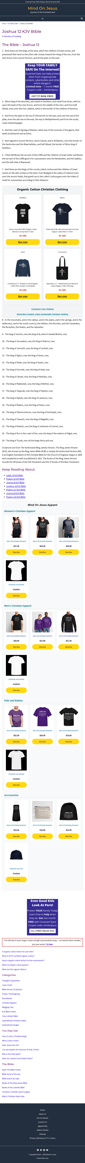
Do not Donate (42, 1118)
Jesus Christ (7, 985)
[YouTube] (47, 1150)
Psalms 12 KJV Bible (15, 479)
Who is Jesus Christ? (10, 1040)
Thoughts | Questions (11, 980)
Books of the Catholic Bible (13, 1087)
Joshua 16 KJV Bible (15, 482)
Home (42, 1110)
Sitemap (42, 1134)
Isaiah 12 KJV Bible (14, 475)
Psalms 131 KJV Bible (15, 497)
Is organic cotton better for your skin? (18, 951)
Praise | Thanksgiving (11, 994)
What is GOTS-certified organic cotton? (18, 956)
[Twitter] (41, 1150)
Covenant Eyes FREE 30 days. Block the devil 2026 (42, 2)
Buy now (22, 242)
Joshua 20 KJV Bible (15, 493)
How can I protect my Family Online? (17, 1058)
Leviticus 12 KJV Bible (16, 486)
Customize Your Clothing (42, 309)
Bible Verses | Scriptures (12, 989)
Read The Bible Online (11, 1069)
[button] (82, 18)
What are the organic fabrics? (14, 969)
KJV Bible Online (9, 1011)
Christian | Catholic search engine (16, 1092)
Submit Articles (42, 1130)
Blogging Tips (7, 1007)
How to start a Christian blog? (14, 1036)
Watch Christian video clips (13, 1096)
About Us (42, 1114)
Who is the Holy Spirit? (11, 1054)
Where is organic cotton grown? (15, 965)
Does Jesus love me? (10, 1045)
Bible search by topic (10, 1078)
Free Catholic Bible (10, 1016)
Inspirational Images (10, 1025)
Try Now (49, 944)
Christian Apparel (9, 1003)
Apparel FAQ (42, 1126)
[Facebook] (38, 1150)
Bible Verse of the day (11, 1074)
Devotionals (7, 998)
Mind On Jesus (42, 8)
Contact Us (42, 1122)
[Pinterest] (44, 1150)
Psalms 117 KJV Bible (15, 489)
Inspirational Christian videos (14, 1020)
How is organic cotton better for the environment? (23, 960)
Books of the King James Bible (14, 1083)
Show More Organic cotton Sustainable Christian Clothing (42, 314)
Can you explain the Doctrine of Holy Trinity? (20, 1049)
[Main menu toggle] (42, 18)
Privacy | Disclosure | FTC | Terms (42, 1138)
